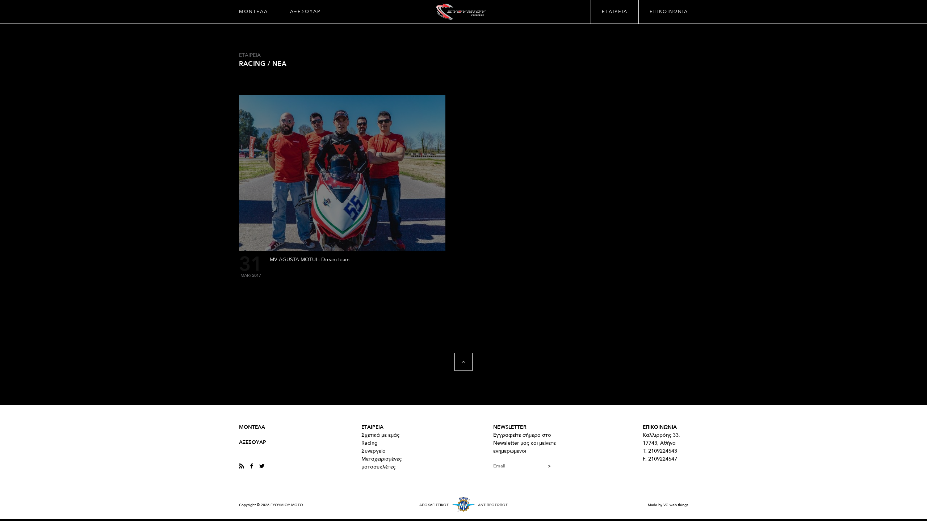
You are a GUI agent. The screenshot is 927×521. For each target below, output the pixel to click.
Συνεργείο (373, 451)
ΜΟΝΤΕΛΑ (253, 11)
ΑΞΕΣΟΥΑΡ (305, 11)
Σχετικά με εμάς (380, 435)
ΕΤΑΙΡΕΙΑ (615, 11)
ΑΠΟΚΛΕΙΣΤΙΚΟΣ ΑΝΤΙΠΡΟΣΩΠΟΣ (463, 505)
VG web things (675, 505)
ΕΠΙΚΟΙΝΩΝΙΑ (669, 11)
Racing (369, 443)
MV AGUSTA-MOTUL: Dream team (309, 259)
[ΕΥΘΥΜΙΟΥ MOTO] (461, 12)
